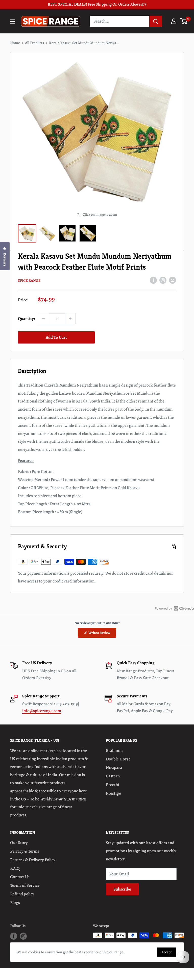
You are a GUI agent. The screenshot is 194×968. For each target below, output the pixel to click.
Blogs (15, 902)
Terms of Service (25, 885)
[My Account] (173, 21)
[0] (184, 21)
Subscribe (122, 889)
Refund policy (22, 894)
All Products (34, 42)
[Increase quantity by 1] (70, 318)
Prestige (113, 793)
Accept (166, 952)
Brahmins (114, 750)
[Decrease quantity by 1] (43, 318)
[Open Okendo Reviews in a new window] (174, 608)
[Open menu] (12, 21)
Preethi (112, 785)
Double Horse (118, 759)
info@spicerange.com (41, 711)
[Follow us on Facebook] (13, 936)
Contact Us (20, 877)
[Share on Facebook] (153, 280)
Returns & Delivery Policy (32, 860)
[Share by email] (172, 280)
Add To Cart (56, 337)
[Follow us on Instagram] (23, 936)
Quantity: (26, 318)
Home (15, 42)
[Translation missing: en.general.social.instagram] (162, 280)
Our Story (19, 842)
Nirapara (114, 767)
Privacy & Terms (24, 851)
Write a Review (102, 634)
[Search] (155, 21)
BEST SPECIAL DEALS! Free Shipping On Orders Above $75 (97, 4)
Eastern (113, 776)
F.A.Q (15, 868)
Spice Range (29, 280)
